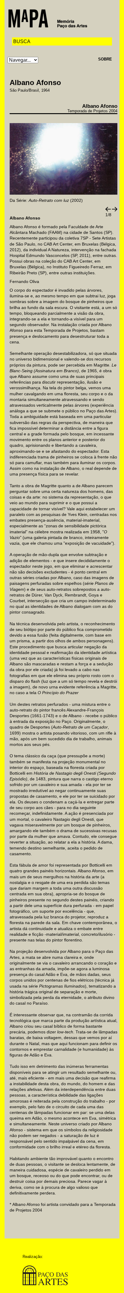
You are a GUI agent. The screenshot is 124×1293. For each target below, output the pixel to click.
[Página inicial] (48, 18)
